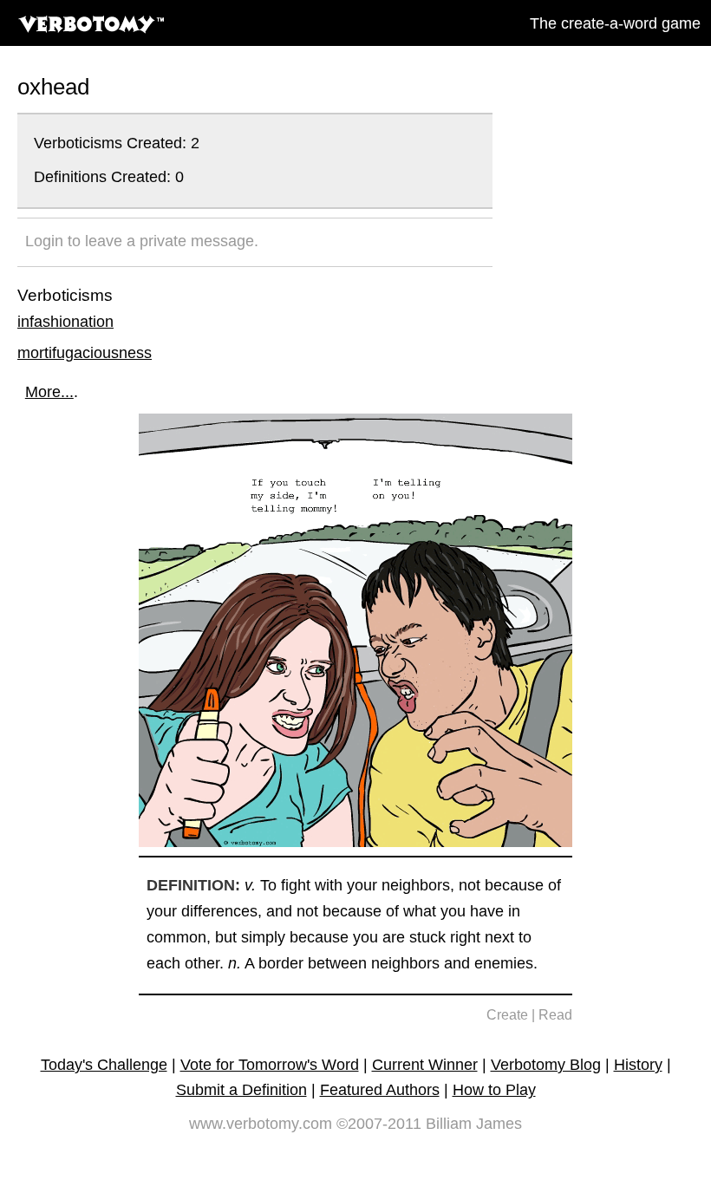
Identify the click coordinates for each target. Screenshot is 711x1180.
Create (507, 1014)
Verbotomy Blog (546, 1064)
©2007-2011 (378, 1123)
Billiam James (474, 1123)
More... (49, 392)
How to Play (494, 1090)
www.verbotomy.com (260, 1123)
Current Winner (425, 1064)
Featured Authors (380, 1090)
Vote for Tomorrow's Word (269, 1064)
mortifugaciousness (84, 353)
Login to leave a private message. (141, 241)
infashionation (65, 321)
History (638, 1064)
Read (555, 1014)
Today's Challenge (104, 1064)
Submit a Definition (241, 1090)
